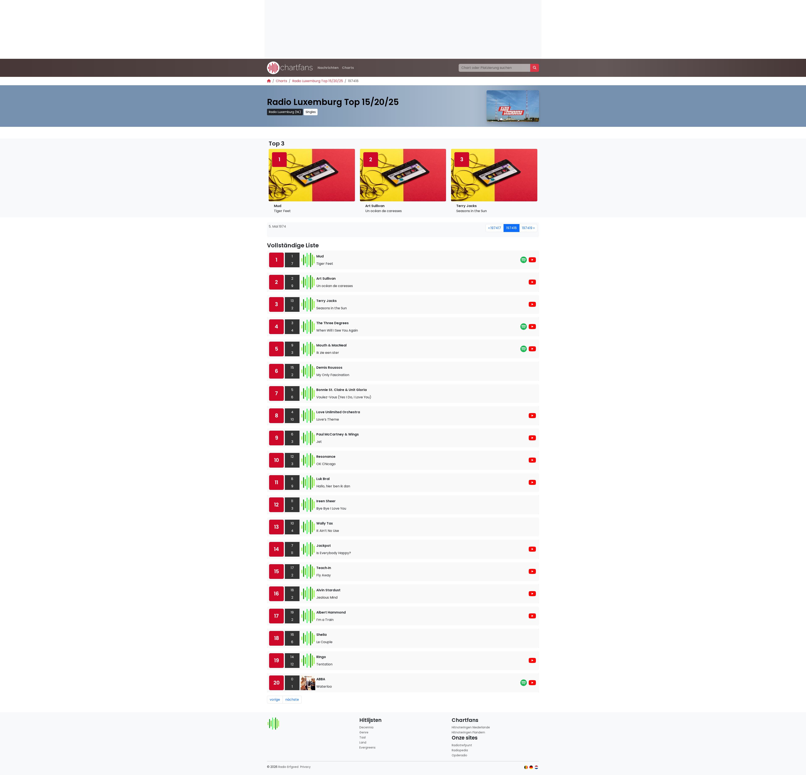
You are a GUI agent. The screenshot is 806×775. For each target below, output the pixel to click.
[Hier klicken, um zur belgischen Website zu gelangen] (526, 767)
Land (362, 742)
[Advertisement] (390, 29)
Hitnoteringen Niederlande (471, 727)
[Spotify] (523, 261)
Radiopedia (460, 750)
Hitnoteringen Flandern (468, 732)
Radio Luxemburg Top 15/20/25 (317, 81)
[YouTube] (532, 261)
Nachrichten (328, 67)
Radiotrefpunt (462, 745)
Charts (348, 67)
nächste (292, 699)
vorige (275, 699)
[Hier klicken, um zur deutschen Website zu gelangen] (531, 767)
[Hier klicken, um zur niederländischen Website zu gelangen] (536, 767)
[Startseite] (269, 81)
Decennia (366, 727)
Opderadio (459, 755)
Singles (311, 112)
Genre (363, 732)
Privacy (305, 767)
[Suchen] (534, 68)
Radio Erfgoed (288, 767)
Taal (362, 737)
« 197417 (494, 228)
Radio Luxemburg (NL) (285, 112)
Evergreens (367, 747)
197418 (511, 228)
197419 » (528, 228)
